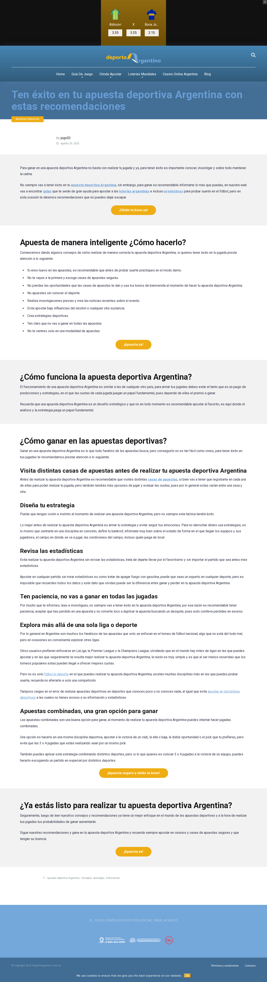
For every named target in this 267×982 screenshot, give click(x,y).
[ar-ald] (115, 14)
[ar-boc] (151, 14)
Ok (187, 975)
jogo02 (66, 138)
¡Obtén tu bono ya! (133, 210)
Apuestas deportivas (27, 119)
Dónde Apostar (110, 74)
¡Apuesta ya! (133, 345)
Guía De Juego (82, 74)
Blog (207, 74)
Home (60, 74)
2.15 (152, 33)
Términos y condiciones (225, 965)
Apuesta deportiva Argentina (63, 878)
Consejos (86, 878)
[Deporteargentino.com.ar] (133, 59)
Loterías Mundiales (142, 74)
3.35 (115, 33)
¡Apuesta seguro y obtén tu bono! (133, 773)
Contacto (250, 965)
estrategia (98, 878)
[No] (262, 976)
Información (113, 878)
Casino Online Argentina (180, 74)
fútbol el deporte (56, 674)
